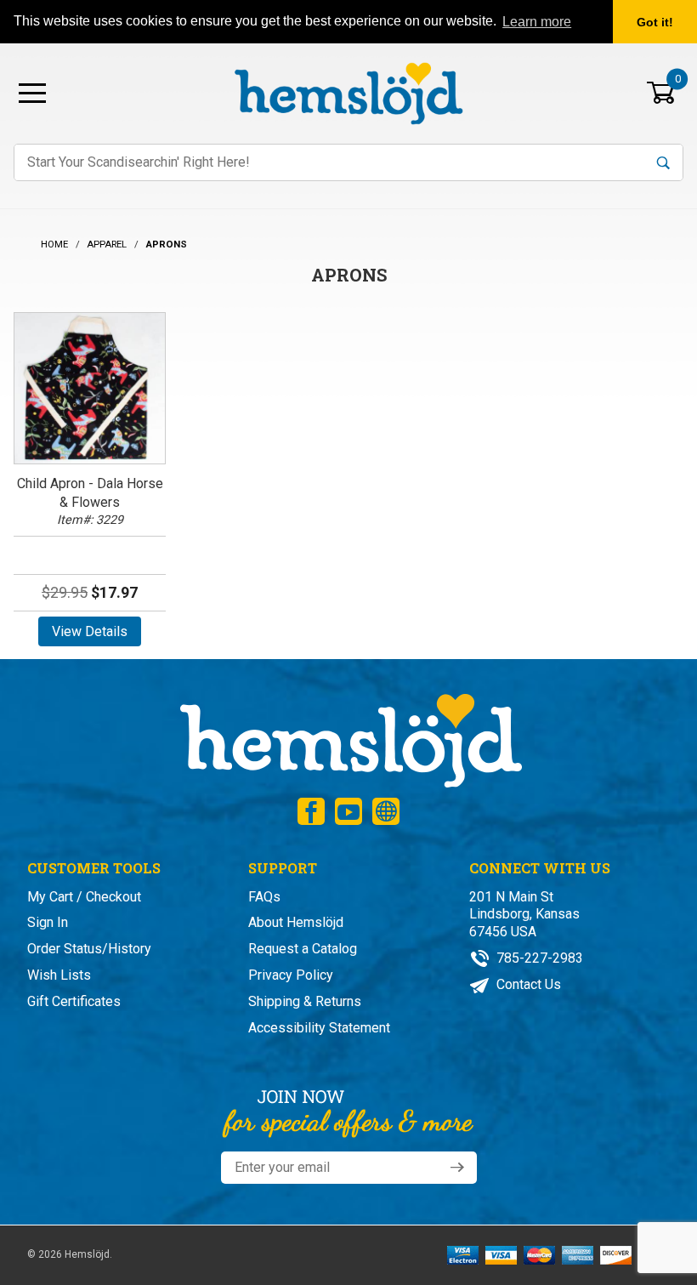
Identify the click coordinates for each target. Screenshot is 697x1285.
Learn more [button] (536, 21)
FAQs (264, 897)
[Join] (457, 1167)
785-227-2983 (538, 958)
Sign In (47, 922)
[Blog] (386, 811)
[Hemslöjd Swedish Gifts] (349, 739)
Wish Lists (59, 975)
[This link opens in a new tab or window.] (311, 811)
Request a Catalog (302, 949)
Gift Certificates (74, 1001)
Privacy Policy (290, 975)
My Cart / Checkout (84, 897)
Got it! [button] (655, 22)
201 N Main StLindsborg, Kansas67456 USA (524, 915)
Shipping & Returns (304, 1001)
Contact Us (527, 984)
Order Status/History (89, 949)
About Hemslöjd (295, 922)
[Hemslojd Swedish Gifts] (348, 91)
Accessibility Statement (319, 1028)
